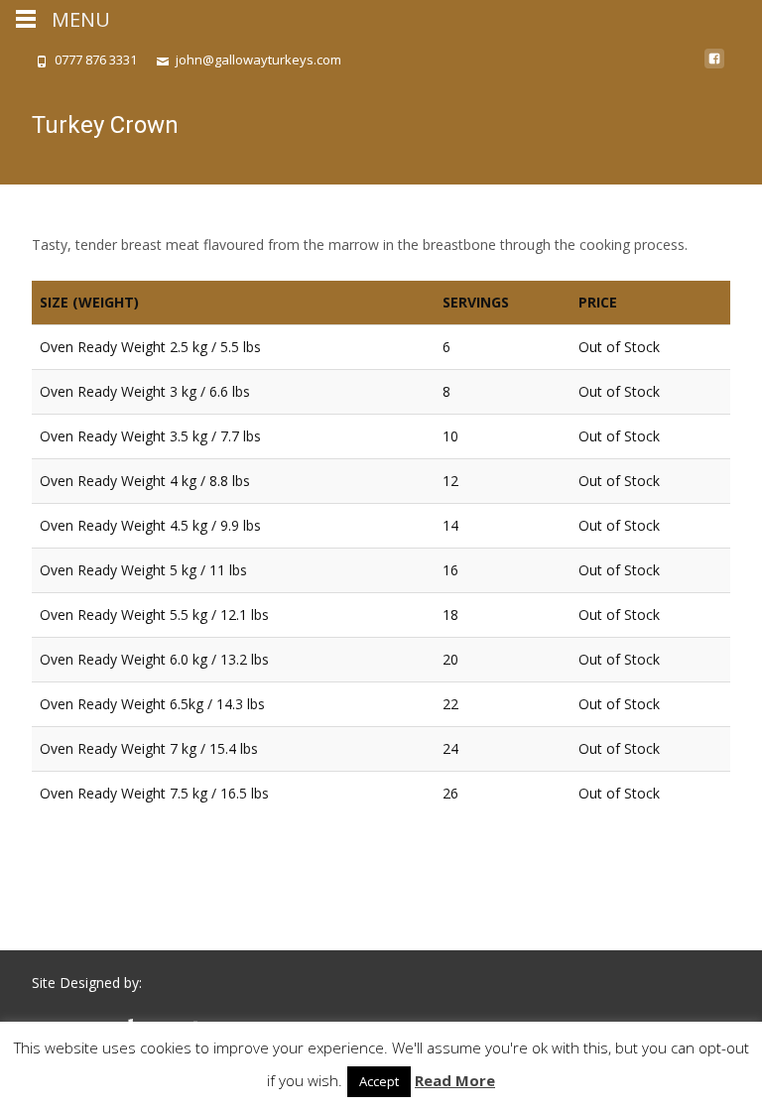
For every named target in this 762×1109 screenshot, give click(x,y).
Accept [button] (379, 1081)
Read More (455, 1080)
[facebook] (714, 66)
